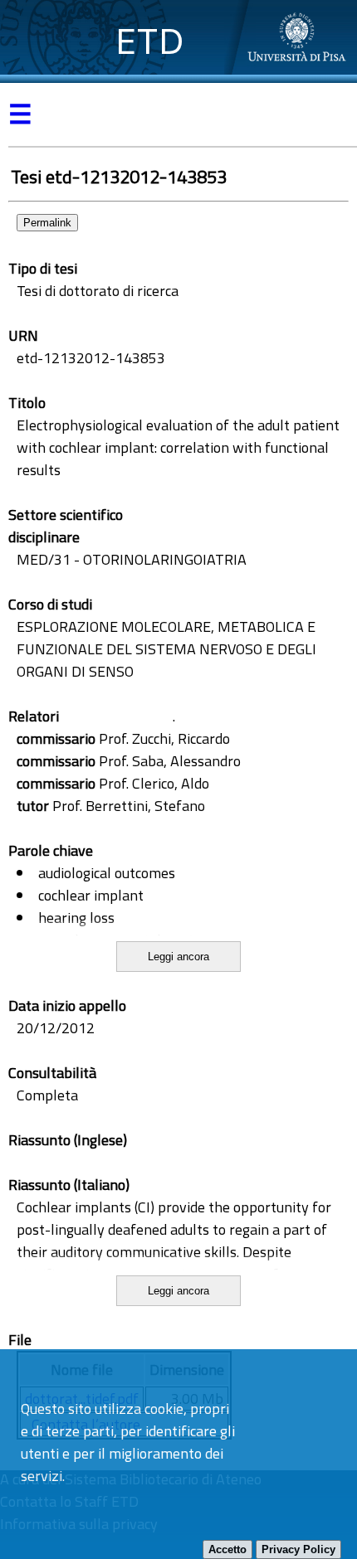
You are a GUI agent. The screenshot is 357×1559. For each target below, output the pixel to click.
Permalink (47, 222)
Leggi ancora (178, 956)
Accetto (227, 1549)
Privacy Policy (298, 1549)
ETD (149, 41)
